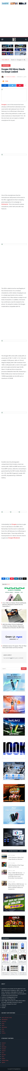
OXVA (3, 1023)
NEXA (3, 1025)
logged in (12, 658)
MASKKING (4, 1027)
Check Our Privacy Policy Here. (8, 999)
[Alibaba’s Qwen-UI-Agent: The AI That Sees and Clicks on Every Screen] (14, 637)
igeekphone (17, 1069)
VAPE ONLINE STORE (7, 1017)
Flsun (3, 1052)
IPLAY (3, 1031)
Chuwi (3, 1045)
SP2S (3, 1029)
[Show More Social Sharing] (25, 85)
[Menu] (2, 39)
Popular (5, 851)
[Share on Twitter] (12, 85)
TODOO (3, 1033)
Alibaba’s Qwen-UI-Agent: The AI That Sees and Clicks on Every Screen (14, 646)
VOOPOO (4, 1021)
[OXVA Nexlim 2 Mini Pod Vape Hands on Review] (4, 856)
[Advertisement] (14, 21)
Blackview (4, 1047)
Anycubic (4, 1054)
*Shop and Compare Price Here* (9, 1004)
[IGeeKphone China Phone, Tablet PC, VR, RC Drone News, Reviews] (14, 39)
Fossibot (4, 1048)
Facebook (3, 1005)
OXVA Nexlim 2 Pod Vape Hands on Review (16, 866)
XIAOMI (21, 851)
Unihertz (4, 1050)
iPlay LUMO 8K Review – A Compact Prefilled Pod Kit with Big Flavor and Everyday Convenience (16, 875)
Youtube (3, 1007)
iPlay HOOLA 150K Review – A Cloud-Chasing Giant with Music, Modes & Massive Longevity (17, 886)
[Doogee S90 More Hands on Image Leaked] (14, 95)
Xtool (3, 1056)
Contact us (3, 997)
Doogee (6, 65)
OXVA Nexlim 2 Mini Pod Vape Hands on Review (15, 858)
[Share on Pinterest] (19, 85)
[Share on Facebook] (5, 85)
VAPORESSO (4, 1019)
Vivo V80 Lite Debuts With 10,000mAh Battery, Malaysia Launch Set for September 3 (14, 604)
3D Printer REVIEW (13, 851)
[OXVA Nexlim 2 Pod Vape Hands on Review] (4, 864)
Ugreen (3, 1062)
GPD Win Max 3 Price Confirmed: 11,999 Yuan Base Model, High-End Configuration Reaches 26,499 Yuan (13, 626)
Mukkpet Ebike (5, 1060)
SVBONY (4, 1043)
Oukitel (3, 1058)
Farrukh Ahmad (10, 76)
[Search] (26, 39)
